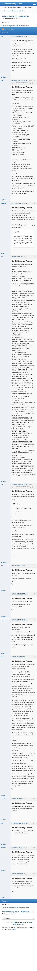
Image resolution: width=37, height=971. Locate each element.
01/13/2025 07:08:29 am (20, 620)
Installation (25, 16)
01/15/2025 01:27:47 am (20, 799)
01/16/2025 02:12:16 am (20, 823)
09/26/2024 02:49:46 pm (20, 80)
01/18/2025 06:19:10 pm (20, 848)
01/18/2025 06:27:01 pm (20, 874)
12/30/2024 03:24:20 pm (20, 484)
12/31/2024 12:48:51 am (20, 566)
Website (3, 77)
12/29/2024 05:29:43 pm (20, 257)
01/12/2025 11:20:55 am (19, 594)
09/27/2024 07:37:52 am (20, 203)
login (10, 25)
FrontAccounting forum (12, 4)
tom (2, 36)
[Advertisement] (18, 951)
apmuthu (3, 203)
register (16, 25)
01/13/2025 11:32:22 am (19, 657)
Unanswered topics (18, 11)
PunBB (15, 922)
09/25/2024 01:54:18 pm (20, 36)
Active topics (6, 11)
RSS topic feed (9, 29)
